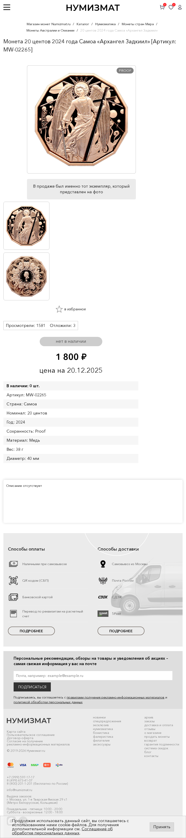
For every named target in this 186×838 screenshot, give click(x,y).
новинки (99, 717)
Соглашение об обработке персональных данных (62, 831)
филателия (101, 740)
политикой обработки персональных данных (48, 702)
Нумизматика (105, 24)
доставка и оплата (158, 725)
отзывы (149, 729)
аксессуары (101, 744)
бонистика (101, 733)
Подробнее (31, 631)
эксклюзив (101, 725)
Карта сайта (16, 732)
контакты (151, 756)
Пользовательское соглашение (31, 735)
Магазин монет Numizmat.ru (49, 24)
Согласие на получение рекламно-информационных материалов (38, 742)
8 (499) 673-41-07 (19, 780)
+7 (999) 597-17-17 (20, 777)
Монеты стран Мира (138, 24)
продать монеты (157, 737)
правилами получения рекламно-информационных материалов (115, 697)
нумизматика (103, 729)
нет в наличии (71, 341)
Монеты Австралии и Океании (50, 30)
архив (148, 717)
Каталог (82, 24)
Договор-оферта (20, 738)
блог (148, 752)
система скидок (156, 748)
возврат (150, 740)
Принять (161, 826)
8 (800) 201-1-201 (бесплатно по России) (37, 784)
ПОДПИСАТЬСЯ (32, 687)
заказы (149, 721)
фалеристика (103, 737)
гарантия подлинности (161, 744)
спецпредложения (107, 721)
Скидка (13, 58)
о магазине (153, 733)
